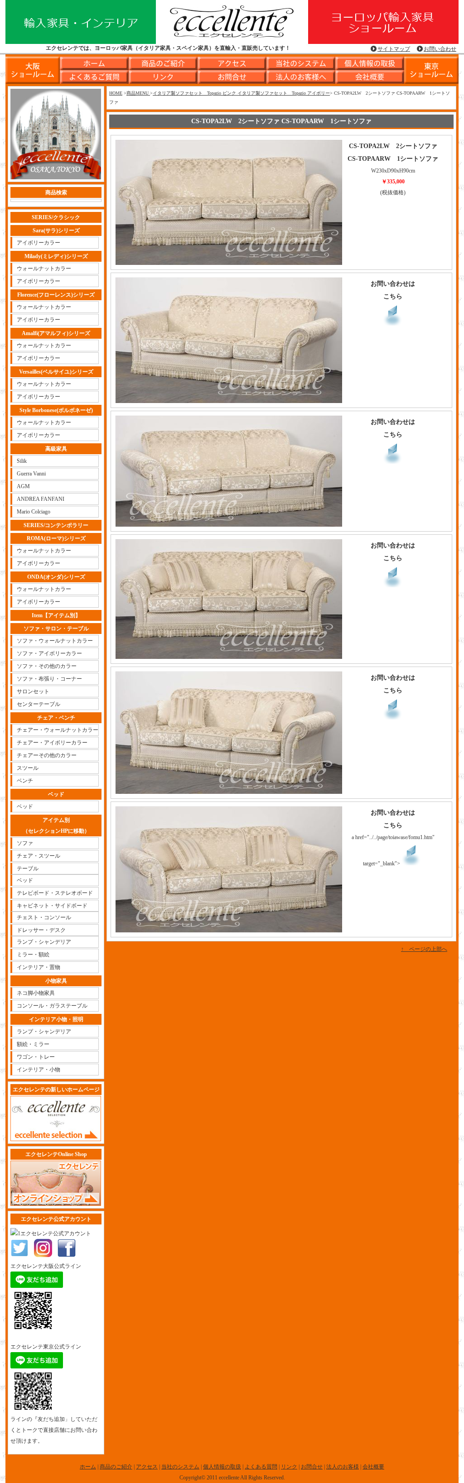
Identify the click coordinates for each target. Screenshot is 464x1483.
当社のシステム (300, 63)
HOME (115, 93)
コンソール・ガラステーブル (52, 1006)
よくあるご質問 (94, 77)
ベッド (25, 806)
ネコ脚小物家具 (36, 993)
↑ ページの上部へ (424, 949)
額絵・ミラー (33, 1044)
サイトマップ (393, 49)
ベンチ (25, 780)
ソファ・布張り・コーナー (49, 679)
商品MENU (138, 93)
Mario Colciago (33, 512)
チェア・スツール (38, 856)
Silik (22, 461)
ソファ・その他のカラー (47, 666)
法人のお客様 (342, 1467)
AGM (23, 486)
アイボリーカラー (38, 243)
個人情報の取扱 (369, 63)
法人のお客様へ (300, 77)
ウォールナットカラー (44, 268)
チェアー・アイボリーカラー (52, 742)
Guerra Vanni (31, 473)
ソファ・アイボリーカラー (49, 653)
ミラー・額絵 (33, 954)
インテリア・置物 (38, 967)
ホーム (94, 63)
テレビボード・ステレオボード (55, 893)
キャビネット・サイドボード (52, 905)
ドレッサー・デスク (41, 930)
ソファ (25, 843)
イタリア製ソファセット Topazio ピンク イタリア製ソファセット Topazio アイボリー (241, 93)
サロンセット (33, 691)
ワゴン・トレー (36, 1057)
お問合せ (232, 77)
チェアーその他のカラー (47, 755)
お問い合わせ (440, 49)
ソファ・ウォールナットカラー (55, 641)
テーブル (28, 868)
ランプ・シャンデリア (44, 942)
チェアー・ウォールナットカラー (57, 730)
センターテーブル (38, 704)
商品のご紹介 (163, 63)
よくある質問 (261, 1467)
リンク (163, 77)
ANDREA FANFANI (40, 499)
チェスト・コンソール (44, 917)
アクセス (232, 63)
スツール (28, 768)
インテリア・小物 (38, 1069)
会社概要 (369, 77)
